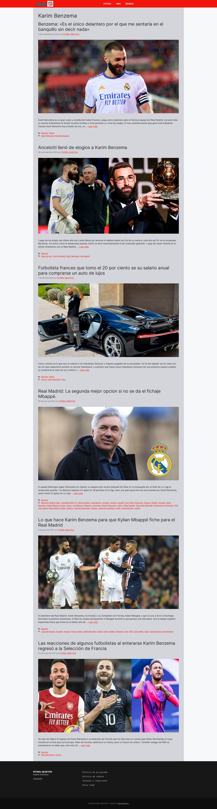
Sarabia (94, 508)
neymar (58, 755)
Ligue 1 (69, 505)
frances (147, 503)
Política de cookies (93, 776)
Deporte (44, 133)
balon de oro (46, 256)
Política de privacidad (95, 772)
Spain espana (155, 631)
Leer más (92, 126)
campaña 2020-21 (68, 503)
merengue (96, 505)
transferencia (167, 631)
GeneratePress (123, 803)
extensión (139, 503)
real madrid (85, 256)
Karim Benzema (47, 136)
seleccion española (106, 508)
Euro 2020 (129, 503)
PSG (176, 505)
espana (113, 503)
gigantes (161, 503)
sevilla (118, 508)
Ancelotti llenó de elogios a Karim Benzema (82, 147)
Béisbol (130, 4)
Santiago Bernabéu (82, 508)
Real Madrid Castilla (57, 508)
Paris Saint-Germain (144, 505)
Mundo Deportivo (109, 505)
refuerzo (69, 508)
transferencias (127, 508)
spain (146, 631)
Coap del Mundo (48, 631)
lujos (64, 379)
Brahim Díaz (55, 503)
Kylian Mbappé (53, 505)
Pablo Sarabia (129, 505)
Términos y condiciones (95, 781)
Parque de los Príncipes (163, 505)
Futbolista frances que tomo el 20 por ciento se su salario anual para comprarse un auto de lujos (103, 270)
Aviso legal (89, 785)
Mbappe (87, 505)
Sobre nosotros (41, 774)
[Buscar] (44, 4)
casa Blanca (96, 503)
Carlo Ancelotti (59, 256)
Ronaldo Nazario (62, 136)
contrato (105, 503)
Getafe (154, 503)
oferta (119, 505)
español (120, 503)
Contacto (37, 779)
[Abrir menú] (38, 4)
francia (44, 379)
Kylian (100, 631)
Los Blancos (78, 505)
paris (126, 631)
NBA (118, 4)
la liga (62, 505)
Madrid (112, 631)
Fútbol (108, 4)
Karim (80, 631)
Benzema (45, 503)
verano (137, 508)
